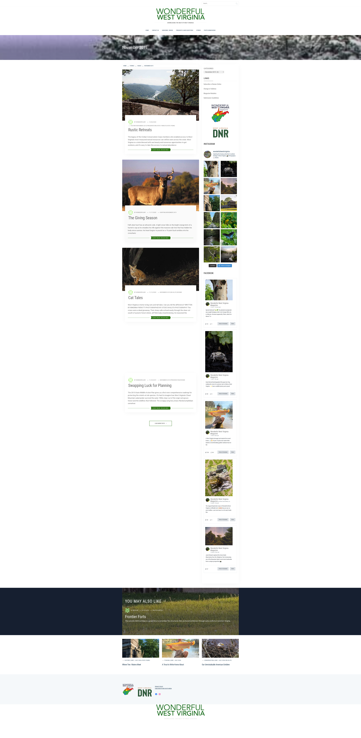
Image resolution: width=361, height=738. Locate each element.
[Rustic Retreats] (160, 95)
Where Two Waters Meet (131, 664)
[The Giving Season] (160, 185)
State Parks (171, 125)
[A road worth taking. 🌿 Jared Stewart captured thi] (212, 220)
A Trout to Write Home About (173, 664)
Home (147, 30)
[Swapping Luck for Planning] (160, 353)
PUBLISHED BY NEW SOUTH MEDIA (163, 688)
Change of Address (210, 89)
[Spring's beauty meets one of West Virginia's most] (212, 254)
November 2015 (142, 125)
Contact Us (155, 30)
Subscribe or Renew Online (212, 84)
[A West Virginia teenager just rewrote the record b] (212, 186)
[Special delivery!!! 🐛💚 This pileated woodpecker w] (212, 169)
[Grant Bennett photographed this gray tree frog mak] (229, 169)
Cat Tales (135, 297)
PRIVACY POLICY (159, 686)
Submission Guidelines (211, 98)
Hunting (163, 212)
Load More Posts (160, 423)
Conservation (209, 660)
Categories (208, 68)
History (133, 125)
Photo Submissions (209, 30)
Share (232, 323)
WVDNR (179, 292)
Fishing (167, 660)
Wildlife (174, 292)
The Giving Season (142, 217)
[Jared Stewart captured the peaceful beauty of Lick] (212, 237)
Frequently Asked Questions (184, 30)
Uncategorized (158, 610)
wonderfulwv (141, 122)
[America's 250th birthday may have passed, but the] (229, 203)
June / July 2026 (135, 660)
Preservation (151, 125)
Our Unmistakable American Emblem (216, 664)
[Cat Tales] (160, 269)
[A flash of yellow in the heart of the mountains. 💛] (229, 220)
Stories (198, 30)
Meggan (135, 610)
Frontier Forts (135, 616)
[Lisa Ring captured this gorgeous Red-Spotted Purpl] (229, 237)
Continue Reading (160, 149)
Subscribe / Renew (167, 30)
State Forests (161, 125)
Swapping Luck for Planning (149, 385)
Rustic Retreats (140, 129)
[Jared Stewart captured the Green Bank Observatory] (229, 186)
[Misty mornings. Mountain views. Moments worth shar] (229, 254)
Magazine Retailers (210, 93)
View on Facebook (223, 323)
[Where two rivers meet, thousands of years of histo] (212, 203)
